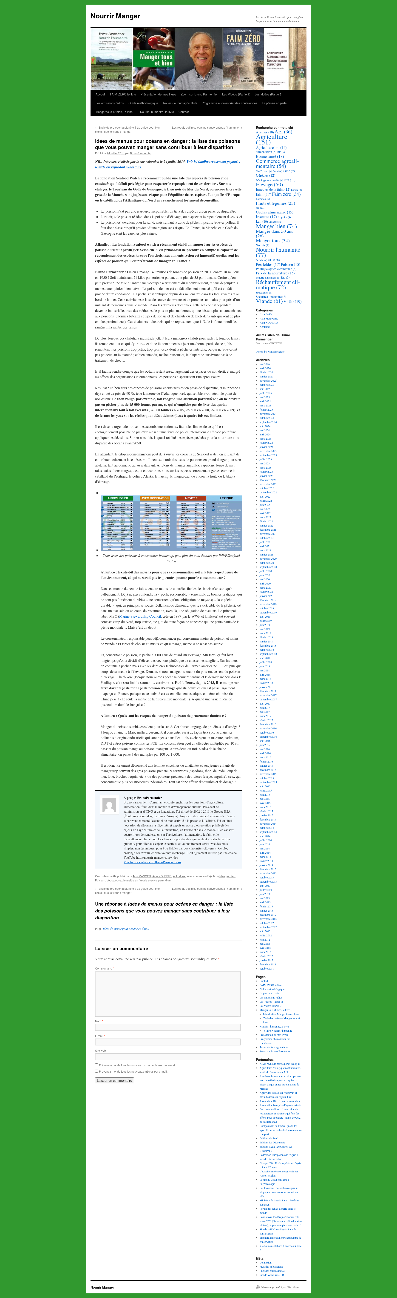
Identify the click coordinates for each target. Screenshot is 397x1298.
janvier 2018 (266, 687)
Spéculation (264, 292)
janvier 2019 (266, 641)
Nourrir (262, 245)
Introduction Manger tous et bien (281, 1014)
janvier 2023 (266, 476)
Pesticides (268, 264)
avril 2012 (265, 948)
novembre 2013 (268, 873)
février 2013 (266, 906)
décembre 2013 (268, 869)
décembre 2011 (268, 964)
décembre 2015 (268, 769)
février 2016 (266, 761)
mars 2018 (265, 678)
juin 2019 (265, 625)
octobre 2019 (267, 608)
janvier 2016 (266, 765)
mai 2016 (265, 749)
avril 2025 (265, 401)
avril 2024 (265, 434)
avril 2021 (265, 546)
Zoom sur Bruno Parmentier (199, 94)
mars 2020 (265, 587)
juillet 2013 (266, 890)
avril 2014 (265, 852)
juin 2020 (265, 575)
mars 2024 (265, 438)
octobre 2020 (267, 562)
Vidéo (293, 301)
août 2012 (265, 931)
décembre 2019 (268, 600)
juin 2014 (265, 844)
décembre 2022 (268, 480)
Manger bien (227, 876)
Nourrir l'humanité (278, 252)
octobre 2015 (267, 778)
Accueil (100, 94)
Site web (100, 1050)
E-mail (100, 1036)
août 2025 (265, 389)
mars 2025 (265, 405)
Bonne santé (270, 156)
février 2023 (266, 471)
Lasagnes (276, 221)
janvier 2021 (266, 554)
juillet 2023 (266, 459)
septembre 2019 (268, 612)
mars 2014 (265, 856)
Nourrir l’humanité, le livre (157, 111)
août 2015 (265, 786)
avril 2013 (265, 902)
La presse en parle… (275, 103)
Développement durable (269, 180)
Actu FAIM (266, 314)
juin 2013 (265, 894)
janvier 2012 (266, 960)
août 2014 (265, 836)
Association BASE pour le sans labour (280, 1101)
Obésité (261, 260)
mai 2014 (265, 848)
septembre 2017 (268, 699)
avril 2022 (265, 513)
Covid (277, 171)
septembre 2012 (268, 927)
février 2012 (266, 956)
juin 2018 (265, 666)
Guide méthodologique (143, 103)
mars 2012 (265, 952)
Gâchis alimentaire (274, 212)
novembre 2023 (268, 451)
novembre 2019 (268, 604)
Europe (296, 189)
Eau (289, 179)
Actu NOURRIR (162, 876)
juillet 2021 (266, 542)
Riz (285, 277)
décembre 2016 (268, 724)
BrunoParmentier (140, 153)
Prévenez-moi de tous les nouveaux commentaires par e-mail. (137, 1065)
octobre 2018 (267, 649)
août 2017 (265, 703)
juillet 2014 (266, 840)
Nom (99, 1021)
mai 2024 (265, 430)
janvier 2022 (266, 525)
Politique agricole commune (276, 269)
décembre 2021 (268, 529)
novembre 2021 (268, 533)
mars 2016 (265, 757)
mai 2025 (265, 397)
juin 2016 (265, 745)
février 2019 (266, 637)
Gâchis (261, 208)
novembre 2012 (268, 919)
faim (263, 194)
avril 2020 (265, 583)
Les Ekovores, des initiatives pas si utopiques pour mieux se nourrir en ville (279, 1192)
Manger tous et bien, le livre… (116, 111)
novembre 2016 (268, 728)
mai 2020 (265, 579)
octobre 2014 (267, 827)
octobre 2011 (267, 968)
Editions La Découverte (272, 1142)
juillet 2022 (266, 500)
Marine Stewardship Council (140, 616)
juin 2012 (265, 939)
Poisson (100, 880)
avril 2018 (265, 674)
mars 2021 (265, 550)
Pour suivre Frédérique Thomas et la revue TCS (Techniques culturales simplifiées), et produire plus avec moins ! (281, 1221)
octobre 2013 (267, 877)
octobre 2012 (267, 923)
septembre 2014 (268, 832)
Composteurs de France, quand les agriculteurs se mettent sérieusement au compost (281, 1130)
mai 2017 (265, 712)
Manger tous (273, 240)
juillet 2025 (266, 393)
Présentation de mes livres (158, 94)
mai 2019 (265, 629)
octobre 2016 (267, 732)
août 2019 (265, 616)
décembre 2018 (268, 645)
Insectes (266, 216)
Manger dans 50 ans (274, 233)
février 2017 (266, 720)
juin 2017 (265, 707)
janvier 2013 (266, 910)
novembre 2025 (268, 380)
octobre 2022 (267, 488)
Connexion (266, 1262)
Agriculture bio (271, 147)
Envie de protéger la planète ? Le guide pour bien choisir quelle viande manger (128, 129)
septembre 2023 (268, 455)
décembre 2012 (268, 914)
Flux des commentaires (272, 1270)
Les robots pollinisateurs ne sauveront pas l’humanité (207, 127)
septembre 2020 (268, 567)
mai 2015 (265, 798)
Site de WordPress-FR (272, 1275)
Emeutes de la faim (273, 189)
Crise (289, 171)
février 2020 (266, 591)
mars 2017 (265, 716)
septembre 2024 (268, 422)
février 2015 (266, 811)
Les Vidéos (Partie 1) (236, 94)
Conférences (264, 171)
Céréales (265, 175)
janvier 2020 (266, 596)
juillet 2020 (266, 571)
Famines (263, 199)
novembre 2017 (268, 695)
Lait (262, 221)
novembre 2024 (268, 413)
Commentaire (104, 968)
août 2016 (265, 741)
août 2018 (265, 658)
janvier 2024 (266, 447)
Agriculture (271, 139)
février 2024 (266, 442)
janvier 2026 (266, 376)
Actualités (179, 876)
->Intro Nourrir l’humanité (277, 1030)
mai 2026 (265, 364)
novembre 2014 (268, 823)
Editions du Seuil (269, 1138)
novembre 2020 (268, 558)
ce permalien (162, 880)
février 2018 (266, 683)
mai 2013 (265, 898)
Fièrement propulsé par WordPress (280, 1287)
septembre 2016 (268, 736)
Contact (184, 111)
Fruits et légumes (275, 203)
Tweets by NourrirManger (270, 351)
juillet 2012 (266, 935)
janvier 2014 (266, 865)
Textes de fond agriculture (180, 103)
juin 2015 (265, 794)
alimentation (266, 152)
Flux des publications (271, 1266)
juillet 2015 (266, 790)
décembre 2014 (268, 819)
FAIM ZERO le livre (123, 94)
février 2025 (266, 409)
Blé (281, 152)
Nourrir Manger (115, 15)
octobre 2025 (267, 384)
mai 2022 (265, 509)
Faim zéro (286, 194)
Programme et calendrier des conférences (229, 103)
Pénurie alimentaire (268, 277)
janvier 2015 (266, 815)
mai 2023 (265, 463)
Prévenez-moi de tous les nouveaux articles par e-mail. (133, 1071)
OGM (274, 260)
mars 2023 (265, 467)
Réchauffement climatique (278, 284)
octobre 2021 (267, 538)
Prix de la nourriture (275, 273)
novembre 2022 (268, 484)
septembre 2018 (268, 654)
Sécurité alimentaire (271, 296)
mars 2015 (265, 807)
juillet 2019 (266, 620)
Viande (269, 301)
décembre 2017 (268, 691)
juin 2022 (265, 505)
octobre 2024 (267, 418)
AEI (283, 131)
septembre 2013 (268, 881)
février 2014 (266, 861)
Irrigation (284, 217)
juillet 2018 (266, 662)
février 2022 (266, 521)
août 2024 (265, 426)
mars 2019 (265, 633)
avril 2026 (265, 368)
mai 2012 (265, 943)
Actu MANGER (142, 876)
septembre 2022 (268, 492)
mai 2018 (265, 670)
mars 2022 (265, 517)
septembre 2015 (268, 782)
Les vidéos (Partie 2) (268, 94)
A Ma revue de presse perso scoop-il (280, 1063)
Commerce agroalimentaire (277, 163)
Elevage (269, 184)
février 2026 (266, 372)
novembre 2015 (268, 774)
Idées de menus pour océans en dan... (126, 929)
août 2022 (265, 496)
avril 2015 (265, 803)
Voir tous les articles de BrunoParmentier (152, 862)
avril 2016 (265, 753)
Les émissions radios (110, 103)
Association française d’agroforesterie (280, 1105)
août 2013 (265, 885)
